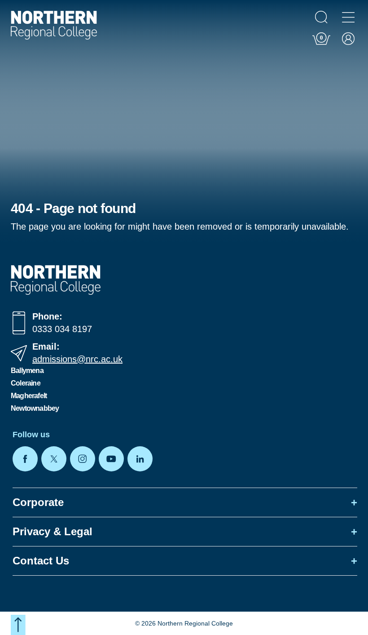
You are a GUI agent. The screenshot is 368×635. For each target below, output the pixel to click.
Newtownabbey (35, 408)
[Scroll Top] (18, 625)
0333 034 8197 (62, 329)
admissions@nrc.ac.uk (77, 359)
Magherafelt (29, 396)
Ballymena (27, 370)
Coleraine (25, 383)
